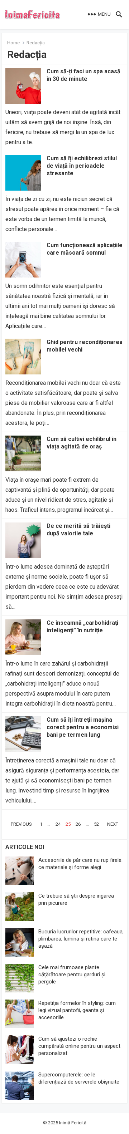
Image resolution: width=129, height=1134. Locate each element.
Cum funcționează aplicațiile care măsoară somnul (85, 249)
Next (112, 824)
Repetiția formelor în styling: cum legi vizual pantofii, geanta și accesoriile (77, 1010)
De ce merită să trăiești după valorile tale (78, 529)
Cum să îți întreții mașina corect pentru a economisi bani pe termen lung (83, 727)
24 (58, 824)
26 (78, 824)
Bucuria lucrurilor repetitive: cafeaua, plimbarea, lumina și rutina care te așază (81, 938)
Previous (21, 824)
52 (96, 824)
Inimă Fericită (72, 1122)
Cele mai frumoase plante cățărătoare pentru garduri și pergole (71, 974)
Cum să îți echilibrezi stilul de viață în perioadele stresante (82, 166)
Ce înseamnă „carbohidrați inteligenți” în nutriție (82, 626)
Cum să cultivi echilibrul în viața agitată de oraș (81, 443)
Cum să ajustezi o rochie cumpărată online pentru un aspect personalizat (79, 1046)
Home (13, 42)
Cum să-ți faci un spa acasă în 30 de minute (83, 75)
